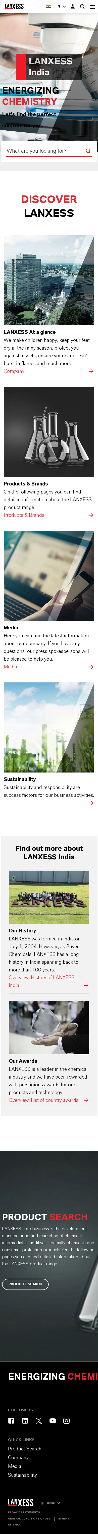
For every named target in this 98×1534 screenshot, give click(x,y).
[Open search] (82, 7)
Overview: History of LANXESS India (49, 930)
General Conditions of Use (29, 1518)
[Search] (88, 151)
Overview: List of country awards (49, 1052)
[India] (48, 6)
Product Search (25, 1284)
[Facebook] (11, 1421)
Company (49, 305)
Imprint (64, 1518)
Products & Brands (49, 453)
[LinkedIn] (25, 1421)
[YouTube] (53, 1421)
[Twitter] (39, 1421)
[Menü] (92, 6)
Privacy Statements (24, 1512)
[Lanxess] (24, 1504)
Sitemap (14, 1524)
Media (49, 601)
